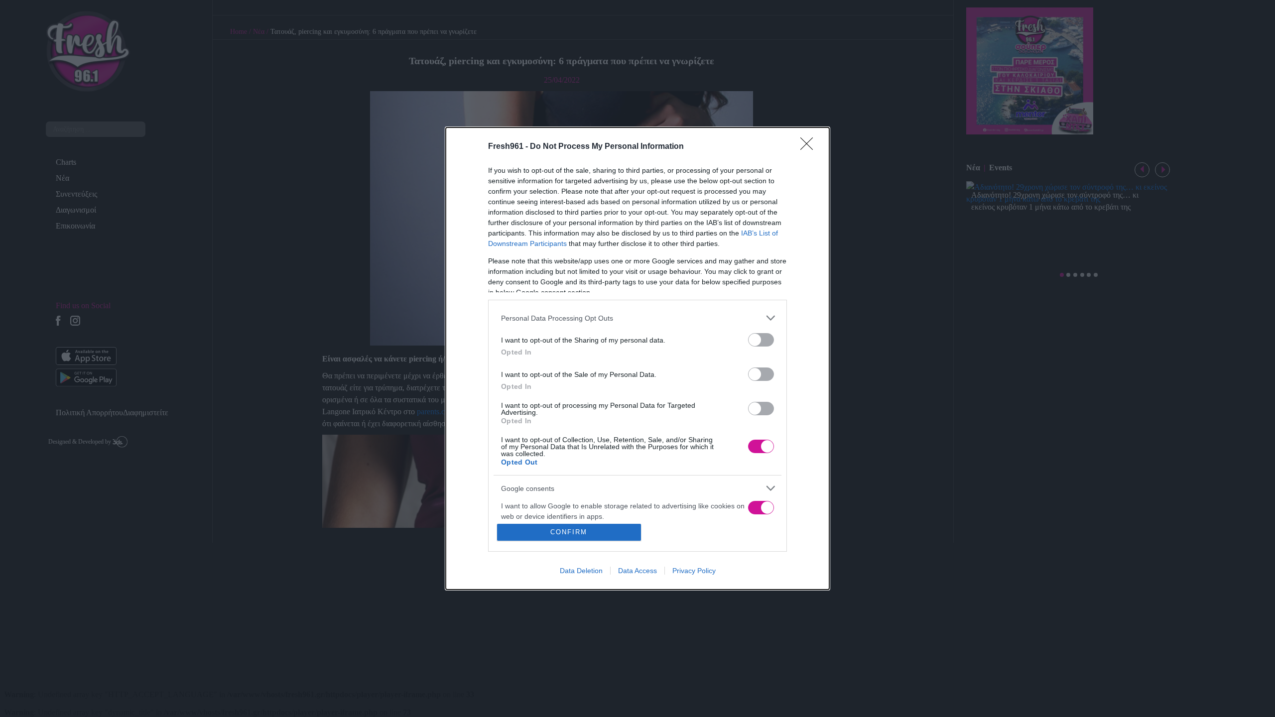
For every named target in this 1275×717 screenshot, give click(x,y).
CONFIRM (568, 532)
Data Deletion (581, 571)
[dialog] (637, 358)
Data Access (637, 571)
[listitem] (637, 318)
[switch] (761, 340)
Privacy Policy (694, 571)
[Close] (809, 146)
